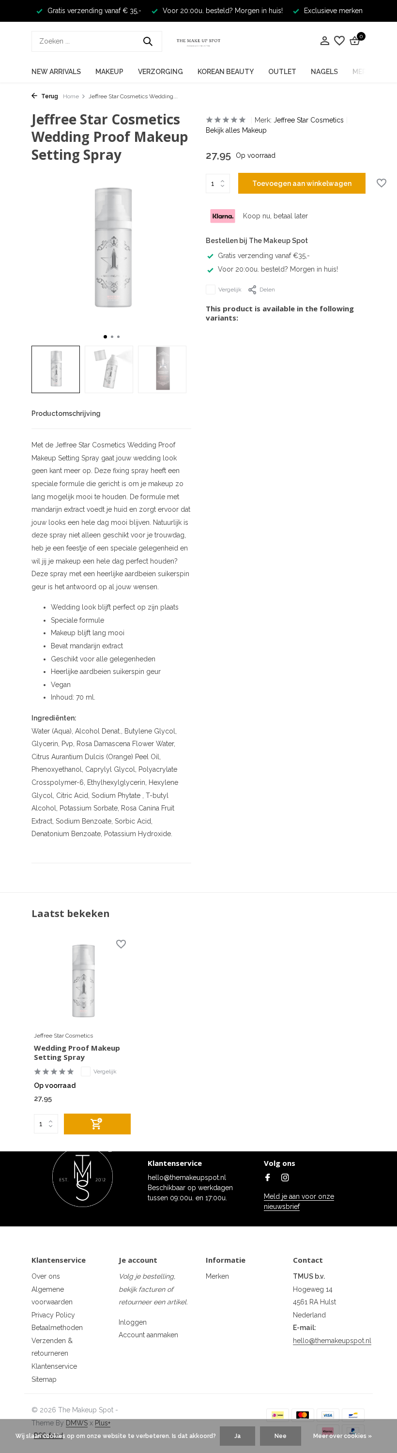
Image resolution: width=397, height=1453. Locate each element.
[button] (105, 336)
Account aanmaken (148, 1335)
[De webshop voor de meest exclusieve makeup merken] (198, 41)
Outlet (282, 72)
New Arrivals (56, 72)
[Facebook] (268, 1178)
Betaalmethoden (57, 1327)
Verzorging (160, 72)
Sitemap (44, 1379)
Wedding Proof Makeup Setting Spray (77, 1052)
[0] (353, 41)
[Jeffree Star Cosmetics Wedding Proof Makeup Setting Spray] (82, 982)
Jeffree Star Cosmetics (309, 120)
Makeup (109, 72)
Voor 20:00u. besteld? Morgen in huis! (278, 269)
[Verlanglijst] (339, 41)
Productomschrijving (66, 413)
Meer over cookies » (342, 1436)
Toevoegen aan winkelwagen (301, 183)
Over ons (45, 1276)
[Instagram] (285, 1178)
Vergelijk (230, 289)
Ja (237, 1436)
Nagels (324, 72)
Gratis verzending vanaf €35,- (264, 256)
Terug (49, 96)
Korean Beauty (226, 72)
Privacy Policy (53, 1315)
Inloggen (133, 1322)
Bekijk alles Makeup (236, 130)
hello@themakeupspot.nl (332, 1341)
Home (71, 96)
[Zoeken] (147, 41)
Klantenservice (54, 1366)
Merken (217, 1276)
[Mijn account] (324, 41)
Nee (281, 1436)
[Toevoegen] (97, 1124)
